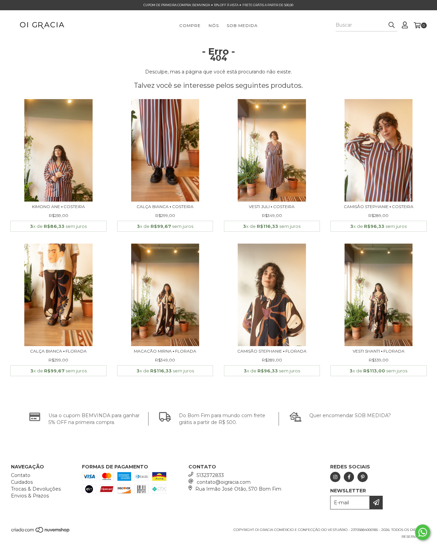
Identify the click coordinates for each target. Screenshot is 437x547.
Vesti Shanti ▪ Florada (379, 351)
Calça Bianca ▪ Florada (58, 351)
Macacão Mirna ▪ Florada (165, 351)
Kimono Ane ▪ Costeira (58, 206)
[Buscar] (391, 25)
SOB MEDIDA (242, 25)
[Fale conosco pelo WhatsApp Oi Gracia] (422, 532)
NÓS (214, 25)
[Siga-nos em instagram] (335, 477)
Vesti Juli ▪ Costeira (272, 206)
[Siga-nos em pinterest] (362, 477)
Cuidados (22, 482)
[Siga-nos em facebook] (349, 477)
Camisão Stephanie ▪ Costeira (378, 206)
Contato (20, 475)
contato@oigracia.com (224, 482)
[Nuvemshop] (41, 532)
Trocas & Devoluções (36, 489)
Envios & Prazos (30, 496)
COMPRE (190, 25)
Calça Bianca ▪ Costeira (165, 206)
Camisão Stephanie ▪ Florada (272, 351)
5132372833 (210, 475)
